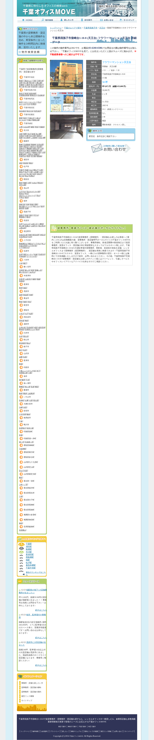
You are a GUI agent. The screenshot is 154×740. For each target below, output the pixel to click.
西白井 (25, 336)
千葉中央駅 (31, 568)
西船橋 (33, 144)
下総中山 (32, 146)
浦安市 (26, 160)
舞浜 (30, 163)
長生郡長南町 (29, 510)
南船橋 (33, 150)
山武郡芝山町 (29, 467)
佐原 (30, 313)
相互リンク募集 (27, 696)
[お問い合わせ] (107, 21)
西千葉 (27, 86)
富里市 (26, 305)
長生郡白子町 (29, 500)
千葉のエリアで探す (73, 28)
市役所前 (34, 86)
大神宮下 (28, 152)
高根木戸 (22, 148)
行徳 (26, 136)
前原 (28, 156)
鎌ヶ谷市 (27, 267)
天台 (39, 102)
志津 (20, 254)
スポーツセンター (30, 102)
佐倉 (35, 254)
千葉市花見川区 (30, 90)
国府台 (39, 136)
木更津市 (27, 276)
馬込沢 (21, 152)
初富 (32, 270)
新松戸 (21, 172)
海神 (20, 146)
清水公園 (22, 185)
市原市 (26, 220)
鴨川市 (26, 425)
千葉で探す (82, 726)
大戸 (26, 313)
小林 (30, 373)
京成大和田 (23, 246)
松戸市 (26, 166)
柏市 (25, 201)
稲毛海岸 (37, 111)
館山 (28, 343)
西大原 (35, 400)
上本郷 (35, 172)
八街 (20, 263)
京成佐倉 (22, 256)
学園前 (21, 84)
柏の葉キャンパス (25, 206)
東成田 (21, 329)
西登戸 (40, 84)
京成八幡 (41, 137)
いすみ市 (27, 397)
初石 (26, 193)
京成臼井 (41, 254)
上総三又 (34, 224)
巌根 (34, 279)
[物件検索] (47, 21)
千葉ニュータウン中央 (27, 371)
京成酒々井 (29, 442)
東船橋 (29, 148)
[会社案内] (87, 21)
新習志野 (35, 235)
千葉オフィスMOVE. (77, 736)
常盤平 (21, 170)
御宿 (20, 523)
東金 (20, 302)
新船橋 (39, 156)
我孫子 (21, 215)
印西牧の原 (23, 373)
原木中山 (22, 150)
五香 (41, 170)
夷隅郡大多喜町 (30, 515)
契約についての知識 (91, 731)
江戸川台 (22, 191)
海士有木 (41, 226)
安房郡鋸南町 (29, 527)
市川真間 (26, 137)
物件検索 (35, 731)
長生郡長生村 (29, 493)
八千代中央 (32, 246)
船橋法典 (22, 154)
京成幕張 (40, 95)
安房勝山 (22, 530)
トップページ (56, 28)
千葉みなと (27, 81)
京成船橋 (26, 144)
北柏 (27, 204)
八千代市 (27, 240)
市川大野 (32, 136)
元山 (30, 170)
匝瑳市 (26, 411)
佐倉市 (26, 251)
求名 (29, 302)
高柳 (26, 208)
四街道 (21, 320)
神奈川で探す (72, 726)
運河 (26, 197)
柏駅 (28, 560)
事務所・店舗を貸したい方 (32, 683)
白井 (20, 336)
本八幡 (38, 134)
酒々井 (21, 442)
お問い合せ (118, 731)
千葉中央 (40, 81)
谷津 (30, 237)
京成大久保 (23, 235)
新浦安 (25, 163)
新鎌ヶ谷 (38, 270)
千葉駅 (29, 544)
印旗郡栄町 (28, 431)
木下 (38, 371)
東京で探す (62, 726)
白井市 (26, 333)
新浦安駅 (30, 554)
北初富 (21, 270)
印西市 (26, 367)
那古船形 (22, 343)
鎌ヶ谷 (27, 270)
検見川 (21, 93)
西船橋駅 (30, 557)
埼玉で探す (92, 726)
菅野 (25, 134)
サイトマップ (26, 700)
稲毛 (20, 102)
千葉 (34, 81)
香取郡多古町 (29, 457)
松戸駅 (29, 563)
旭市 (25, 376)
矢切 (34, 174)
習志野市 (27, 231)
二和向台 (30, 154)
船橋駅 (29, 549)
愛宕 (20, 183)
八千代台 (37, 244)
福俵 (25, 302)
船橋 (20, 144)
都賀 (20, 118)
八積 (20, 496)
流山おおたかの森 (33, 191)
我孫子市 (27, 212)
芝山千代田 (23, 470)
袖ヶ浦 (27, 387)
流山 (38, 195)
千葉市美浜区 (29, 108)
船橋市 (26, 141)
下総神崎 (22, 449)
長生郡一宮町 (29, 481)
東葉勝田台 (23, 244)
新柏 (31, 204)
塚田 (28, 150)
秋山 (26, 176)
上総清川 (28, 279)
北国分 (21, 136)
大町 (20, 134)
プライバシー (54, 731)
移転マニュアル (76, 731)
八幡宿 (40, 224)
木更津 (21, 279)
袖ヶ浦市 (27, 383)
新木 (28, 217)
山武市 (26, 353)
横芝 (20, 477)
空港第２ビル (30, 329)
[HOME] (27, 21)
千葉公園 (38, 82)
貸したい (65, 731)
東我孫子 (22, 217)
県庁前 (31, 82)
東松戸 (35, 170)
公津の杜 (22, 327)
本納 (30, 295)
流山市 (26, 188)
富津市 (26, 360)
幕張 (26, 93)
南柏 (20, 204)
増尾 (36, 204)
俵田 (25, 288)
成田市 (26, 324)
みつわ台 (22, 120)
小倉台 (37, 118)
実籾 (30, 235)
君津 (20, 288)
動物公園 (35, 120)
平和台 (21, 197)
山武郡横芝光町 (30, 474)
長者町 (21, 400)
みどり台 (22, 104)
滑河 (37, 329)
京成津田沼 (23, 237)
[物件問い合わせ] (111, 152)
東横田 (21, 387)
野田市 (26, 179)
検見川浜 (30, 111)
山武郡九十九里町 (31, 462)
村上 (43, 244)
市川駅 (29, 552)
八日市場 (22, 414)
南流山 (21, 193)
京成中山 (22, 156)
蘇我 (20, 81)
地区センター (28, 254)
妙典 (33, 134)
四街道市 (27, 317)
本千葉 (25, 82)
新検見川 (33, 95)
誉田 (36, 127)
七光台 (34, 183)
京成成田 (30, 327)
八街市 (26, 260)
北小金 (29, 174)
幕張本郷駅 (31, 565)
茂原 (20, 295)
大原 (30, 400)
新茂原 (25, 295)
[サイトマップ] (127, 21)
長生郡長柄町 (29, 505)
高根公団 (35, 148)
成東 (20, 357)
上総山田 (22, 228)
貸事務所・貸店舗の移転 (31, 687)
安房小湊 (30, 428)
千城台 (29, 120)
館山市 (26, 340)
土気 (20, 127)
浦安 (20, 163)
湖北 (30, 215)
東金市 (26, 298)
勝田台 (30, 244)
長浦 (32, 387)
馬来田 (21, 281)
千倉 (20, 421)
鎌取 (32, 127)
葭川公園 (34, 84)
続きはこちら (41, 610)
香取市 (26, 310)
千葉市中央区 (29, 77)
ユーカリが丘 (32, 256)
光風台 (27, 226)
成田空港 (41, 327)
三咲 (41, 148)
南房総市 (27, 418)
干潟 (27, 380)
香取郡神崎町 (29, 445)
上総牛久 (34, 226)
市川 (29, 134)
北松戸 (39, 174)
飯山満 (39, 150)
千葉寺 (27, 84)
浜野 (20, 82)
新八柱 (21, 176)
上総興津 (31, 393)
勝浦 (25, 393)
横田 (36, 387)
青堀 (20, 364)
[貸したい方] (67, 21)
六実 (30, 172)
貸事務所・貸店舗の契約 (31, 692)
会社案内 (44, 731)
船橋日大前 (36, 152)
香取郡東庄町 (29, 452)
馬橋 (26, 170)
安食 (20, 435)
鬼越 (20, 137)
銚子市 (26, 347)
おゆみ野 (26, 127)
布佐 (26, 215)
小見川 (21, 313)
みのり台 (22, 174)
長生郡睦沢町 (29, 488)
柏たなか (36, 206)
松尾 (25, 357)
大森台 (40, 86)
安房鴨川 (22, 428)
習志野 (39, 146)
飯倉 (28, 414)
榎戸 (25, 263)
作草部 (33, 104)
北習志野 (40, 144)
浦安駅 (29, 546)
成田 (35, 327)
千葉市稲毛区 (29, 99)
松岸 (25, 350)
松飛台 (31, 176)
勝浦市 (26, 390)
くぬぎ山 (31, 272)
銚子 (20, 350)
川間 (29, 183)
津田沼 (25, 146)
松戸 (26, 172)
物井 (26, 320)
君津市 (26, 284)
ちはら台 (26, 224)
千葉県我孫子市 (90, 28)
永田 (25, 407)
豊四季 (21, 208)
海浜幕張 (22, 111)
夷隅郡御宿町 (29, 520)
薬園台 (36, 154)
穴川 (28, 104)
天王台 (35, 215)
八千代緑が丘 (24, 247)
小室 (43, 152)
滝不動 (33, 156)
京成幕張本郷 (24, 95)
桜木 (25, 118)
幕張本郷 (32, 93)
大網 (20, 407)
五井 (20, 224)
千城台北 (31, 118)
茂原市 (26, 291)
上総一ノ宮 (23, 484)
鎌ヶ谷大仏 (23, 272)
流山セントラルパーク (27, 195)
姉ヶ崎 (21, 226)
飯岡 (23, 380)
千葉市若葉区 (29, 114)
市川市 (26, 130)
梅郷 (25, 183)
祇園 (38, 279)
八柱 (41, 172)
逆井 (42, 206)
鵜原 (20, 393)
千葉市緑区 (28, 123)
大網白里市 (28, 404)
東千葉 (21, 86)
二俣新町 (34, 137)
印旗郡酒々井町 (30, 438)
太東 (26, 400)
